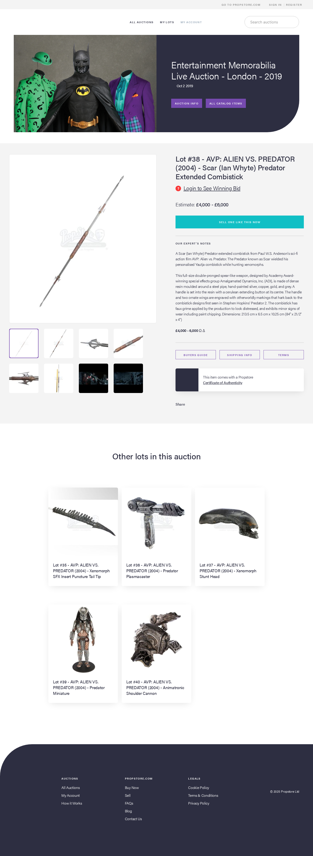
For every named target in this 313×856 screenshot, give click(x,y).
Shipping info (239, 355)
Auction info (186, 103)
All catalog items (225, 103)
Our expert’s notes (193, 243)
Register (294, 5)
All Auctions (70, 787)
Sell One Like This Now (240, 222)
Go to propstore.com (242, 5)
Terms (283, 355)
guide (196, 355)
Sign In (275, 5)
